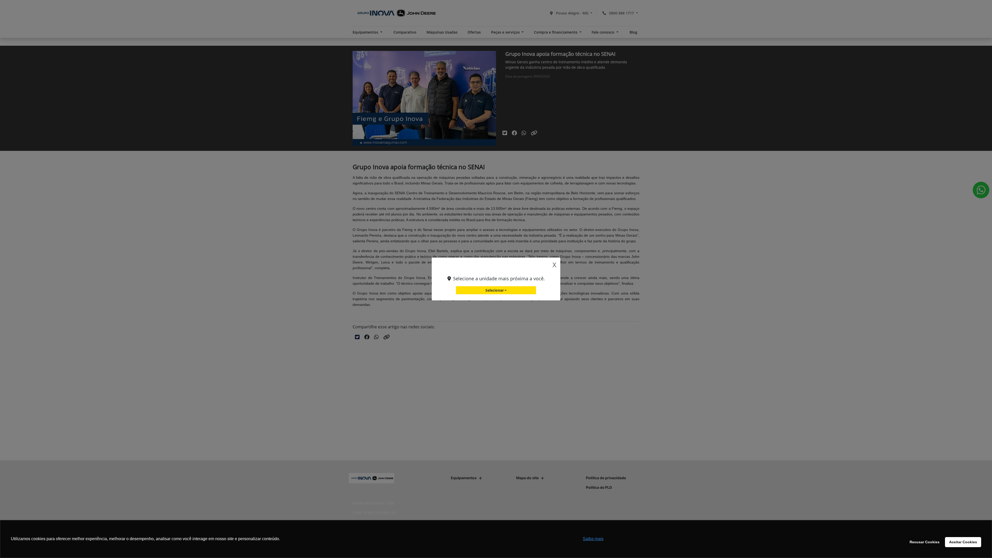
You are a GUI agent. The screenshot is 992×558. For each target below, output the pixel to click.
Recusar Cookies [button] (925, 542)
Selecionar (494, 290)
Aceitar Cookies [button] (963, 542)
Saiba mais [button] (593, 539)
